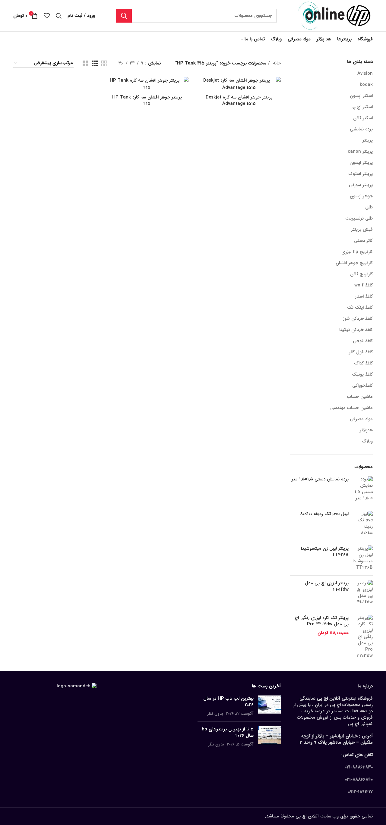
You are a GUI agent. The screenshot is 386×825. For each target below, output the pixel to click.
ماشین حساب (360, 396)
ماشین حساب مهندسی (351, 407)
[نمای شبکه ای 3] (95, 63)
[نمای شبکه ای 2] (104, 63)
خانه (276, 63)
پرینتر (367, 140)
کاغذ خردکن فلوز (358, 318)
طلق (369, 207)
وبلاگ (367, 441)
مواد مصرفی (361, 419)
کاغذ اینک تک (360, 307)
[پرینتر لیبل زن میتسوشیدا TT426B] (363, 558)
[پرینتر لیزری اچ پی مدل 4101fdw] (363, 592)
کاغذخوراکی (362, 385)
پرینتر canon (360, 151)
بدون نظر (215, 714)
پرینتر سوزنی (361, 185)
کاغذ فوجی (363, 341)
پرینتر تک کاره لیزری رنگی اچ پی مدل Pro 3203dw (322, 621)
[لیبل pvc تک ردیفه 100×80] (363, 523)
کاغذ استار (364, 296)
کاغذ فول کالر (361, 352)
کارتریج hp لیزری (357, 251)
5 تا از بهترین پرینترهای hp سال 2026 (228, 732)
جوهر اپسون (361, 196)
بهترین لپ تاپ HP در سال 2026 (228, 701)
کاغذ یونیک (362, 374)
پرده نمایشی (361, 129)
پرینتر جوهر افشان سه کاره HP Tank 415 (147, 100)
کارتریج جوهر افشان (354, 263)
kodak (366, 84)
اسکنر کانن (363, 118)
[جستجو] (124, 16)
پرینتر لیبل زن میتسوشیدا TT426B (325, 551)
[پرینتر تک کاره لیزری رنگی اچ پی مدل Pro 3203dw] (363, 637)
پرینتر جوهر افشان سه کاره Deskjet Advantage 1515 (239, 100)
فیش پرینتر (362, 229)
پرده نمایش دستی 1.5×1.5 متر (320, 479)
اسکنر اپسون (361, 95)
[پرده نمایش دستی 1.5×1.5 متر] (363, 489)
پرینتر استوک (360, 173)
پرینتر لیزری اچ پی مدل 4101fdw (327, 586)
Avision (365, 73)
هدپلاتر (366, 430)
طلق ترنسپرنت (359, 218)
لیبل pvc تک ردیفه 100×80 (324, 514)
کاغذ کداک (363, 363)
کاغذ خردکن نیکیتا (356, 329)
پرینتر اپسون (361, 162)
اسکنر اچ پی (361, 107)
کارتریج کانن (361, 274)
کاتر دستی (363, 240)
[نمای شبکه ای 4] (85, 63)
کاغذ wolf (363, 285)
